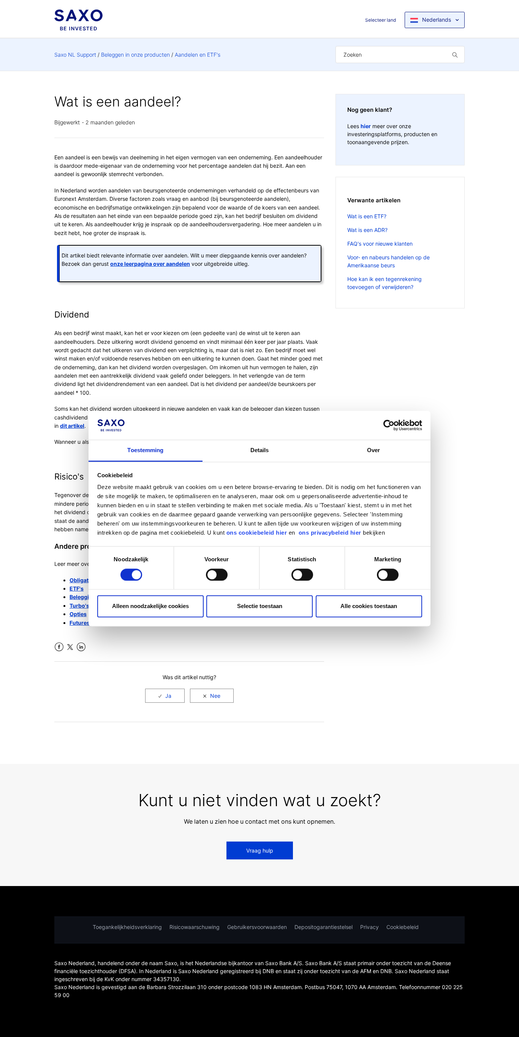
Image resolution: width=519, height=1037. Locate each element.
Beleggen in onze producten (135, 54)
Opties (78, 614)
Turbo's (79, 605)
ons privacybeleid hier (331, 533)
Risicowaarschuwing (194, 927)
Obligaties (83, 580)
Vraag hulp (259, 850)
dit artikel (72, 425)
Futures (80, 622)
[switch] (217, 575)
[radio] (165, 696)
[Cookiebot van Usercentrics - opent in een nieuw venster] (389, 425)
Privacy (369, 927)
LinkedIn (81, 647)
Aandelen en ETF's (197, 54)
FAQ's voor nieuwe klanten (380, 243)
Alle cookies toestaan (368, 606)
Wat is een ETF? (366, 216)
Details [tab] (259, 450)
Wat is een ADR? (367, 230)
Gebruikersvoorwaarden (257, 927)
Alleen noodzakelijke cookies (150, 606)
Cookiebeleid (402, 927)
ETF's (77, 588)
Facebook (59, 647)
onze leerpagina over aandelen (150, 263)
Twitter (70, 647)
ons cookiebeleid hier (257, 533)
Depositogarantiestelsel (323, 927)
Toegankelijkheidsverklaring (127, 927)
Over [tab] (373, 450)
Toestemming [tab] (145, 450)
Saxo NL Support (75, 54)
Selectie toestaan (259, 606)
